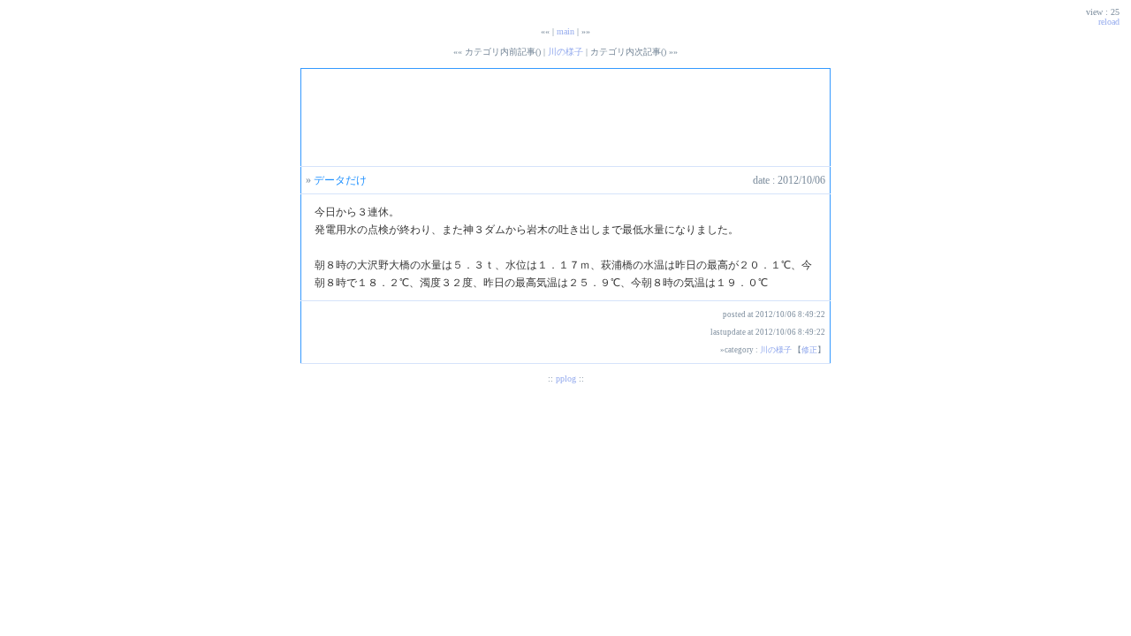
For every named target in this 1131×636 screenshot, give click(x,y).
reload (1109, 21)
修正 (809, 349)
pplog (566, 378)
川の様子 (565, 52)
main (565, 31)
